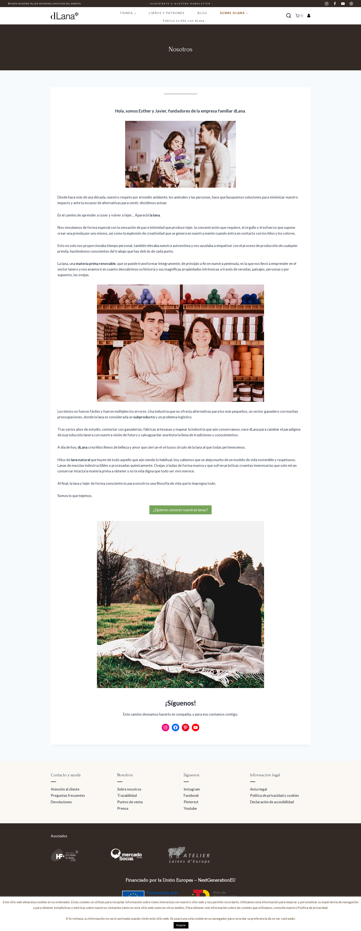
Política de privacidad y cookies (274, 795)
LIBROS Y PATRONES (167, 13)
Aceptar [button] (181, 925)
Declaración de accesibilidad (272, 802)
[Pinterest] (351, 3)
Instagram (192, 789)
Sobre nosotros (129, 789)
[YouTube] (343, 3)
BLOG (202, 13)
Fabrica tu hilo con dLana (184, 20)
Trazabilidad (127, 795)
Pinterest (191, 802)
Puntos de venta (130, 802)
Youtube (190, 808)
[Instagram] (326, 3)
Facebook (191, 795)
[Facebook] (334, 3)
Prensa (122, 808)
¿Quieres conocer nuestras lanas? (180, 509)
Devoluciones (61, 802)
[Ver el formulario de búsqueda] (288, 15)
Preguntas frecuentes (68, 795)
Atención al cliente (65, 789)
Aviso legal (258, 789)
